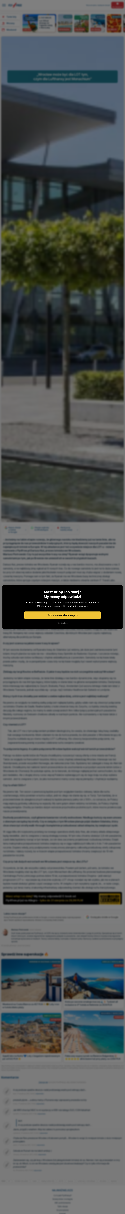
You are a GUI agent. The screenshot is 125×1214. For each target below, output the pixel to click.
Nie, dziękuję (62, 623)
